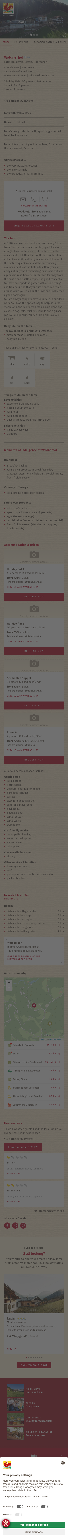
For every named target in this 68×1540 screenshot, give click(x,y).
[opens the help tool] (6, 1523)
